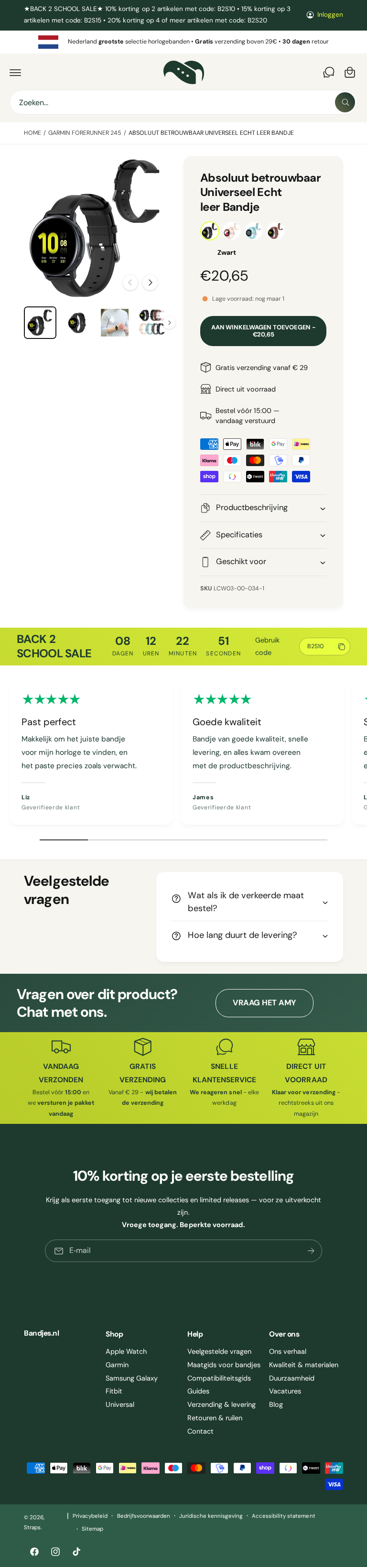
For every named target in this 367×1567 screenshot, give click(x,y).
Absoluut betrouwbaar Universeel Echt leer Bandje (211, 133)
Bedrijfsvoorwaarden (143, 1516)
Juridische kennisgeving (211, 1516)
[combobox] (183, 102)
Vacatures (285, 1391)
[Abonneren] (311, 1251)
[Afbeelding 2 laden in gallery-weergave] (77, 322)
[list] (183, 42)
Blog (276, 1404)
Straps (32, 1527)
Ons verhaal (287, 1351)
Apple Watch (126, 1351)
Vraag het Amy (264, 1003)
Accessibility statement (283, 1516)
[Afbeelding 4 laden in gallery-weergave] (152, 322)
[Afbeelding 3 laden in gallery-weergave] (114, 322)
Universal (120, 1404)
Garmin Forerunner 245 (84, 133)
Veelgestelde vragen (219, 1351)
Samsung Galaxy (132, 1378)
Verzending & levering (221, 1404)
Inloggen (330, 15)
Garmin (117, 1364)
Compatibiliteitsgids (219, 1378)
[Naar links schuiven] (130, 282)
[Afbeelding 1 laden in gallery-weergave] (40, 322)
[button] (15, 72)
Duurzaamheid (291, 1378)
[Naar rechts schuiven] (150, 282)
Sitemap (92, 1529)
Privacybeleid (90, 1516)
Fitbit (114, 1391)
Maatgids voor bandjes (223, 1364)
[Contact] (328, 72)
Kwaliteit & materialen (303, 1364)
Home (32, 133)
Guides (198, 1391)
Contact (200, 1431)
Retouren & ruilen (214, 1418)
